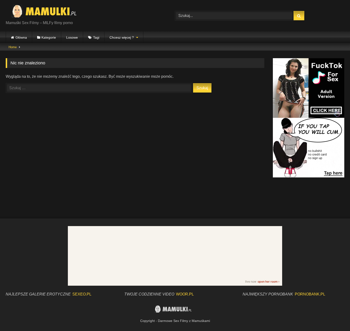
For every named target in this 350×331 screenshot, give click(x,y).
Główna (21, 37)
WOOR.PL (185, 294)
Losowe (72, 37)
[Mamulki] (47, 12)
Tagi (96, 37)
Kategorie (48, 37)
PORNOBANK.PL (310, 294)
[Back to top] (335, 316)
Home (13, 47)
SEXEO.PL (81, 294)
